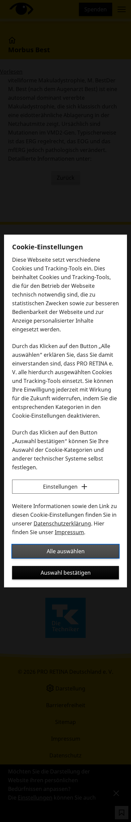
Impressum (69, 532)
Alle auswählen (66, 551)
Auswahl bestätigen (66, 572)
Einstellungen (60, 486)
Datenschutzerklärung (62, 523)
